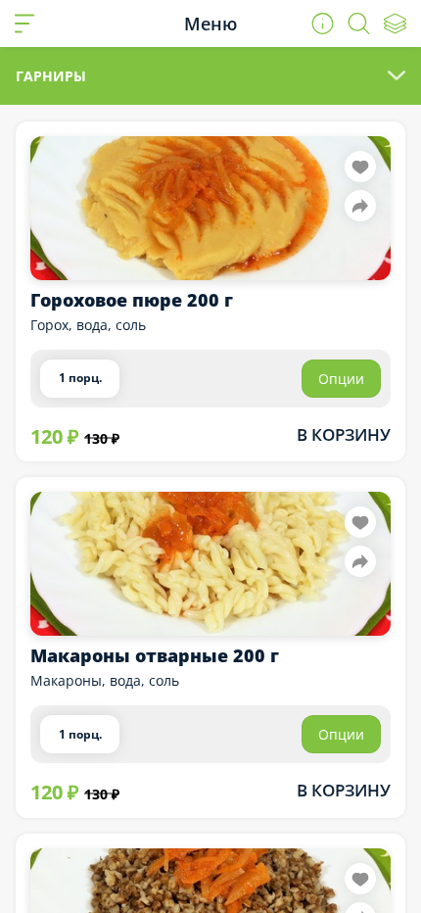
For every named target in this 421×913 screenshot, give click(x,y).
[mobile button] (24, 23)
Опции (341, 378)
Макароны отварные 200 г (154, 655)
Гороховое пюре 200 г (131, 300)
